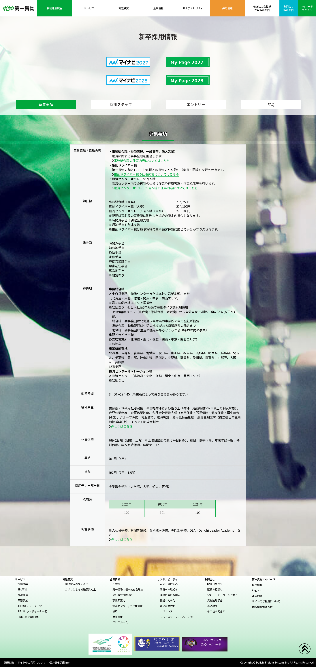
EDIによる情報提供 (29, 617)
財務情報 (117, 617)
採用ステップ (121, 104)
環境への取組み (169, 589)
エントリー (196, 104)
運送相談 (212, 606)
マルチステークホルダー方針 (176, 617)
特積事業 (23, 584)
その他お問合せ (216, 611)
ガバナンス (166, 611)
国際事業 (23, 600)
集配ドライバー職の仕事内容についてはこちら (146, 174)
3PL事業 (22, 589)
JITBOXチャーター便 (30, 606)
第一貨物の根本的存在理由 (127, 589)
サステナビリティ (167, 579)
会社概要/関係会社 (123, 595)
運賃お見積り (215, 589)
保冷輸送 (23, 595)
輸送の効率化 (167, 600)
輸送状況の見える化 (76, 584)
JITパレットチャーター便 (32, 611)
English (258, 590)
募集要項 (46, 104)
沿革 (115, 611)
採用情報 (258, 585)
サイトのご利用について (267, 601)
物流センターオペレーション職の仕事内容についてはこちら (156, 188)
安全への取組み (169, 584)
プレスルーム (120, 622)
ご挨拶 (116, 584)
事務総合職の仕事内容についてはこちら (142, 160)
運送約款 (258, 596)
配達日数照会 (215, 584)
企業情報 (115, 579)
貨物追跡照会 (215, 600)
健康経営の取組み (170, 595)
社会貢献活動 (167, 606)
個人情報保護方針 (263, 607)
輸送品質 (68, 579)
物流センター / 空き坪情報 (127, 606)
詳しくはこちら (122, 426)
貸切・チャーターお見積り (222, 595)
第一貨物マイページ (265, 579)
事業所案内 (118, 600)
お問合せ (210, 579)
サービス (20, 579)
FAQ (271, 104)
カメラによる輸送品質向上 (80, 589)
